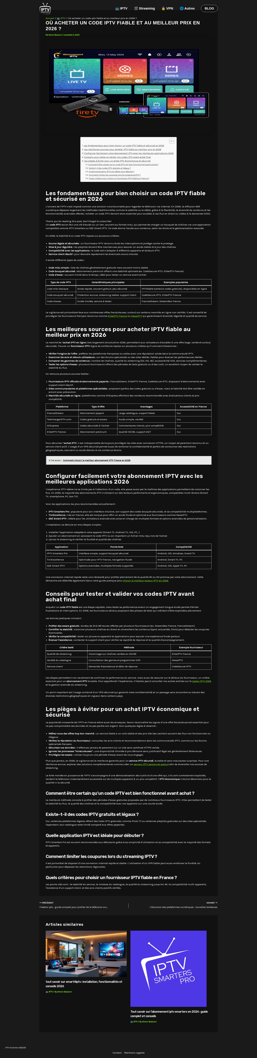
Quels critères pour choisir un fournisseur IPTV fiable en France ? (119, 178)
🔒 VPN (167, 8)
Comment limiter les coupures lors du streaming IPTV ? (115, 175)
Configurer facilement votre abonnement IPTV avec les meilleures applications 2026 (129, 153)
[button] (209, 8)
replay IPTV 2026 (201, 681)
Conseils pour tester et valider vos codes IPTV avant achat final (117, 157)
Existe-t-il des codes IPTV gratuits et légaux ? (110, 168)
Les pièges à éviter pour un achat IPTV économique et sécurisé (117, 161)
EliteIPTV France (117, 315)
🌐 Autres (187, 8)
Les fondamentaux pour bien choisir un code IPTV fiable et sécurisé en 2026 (124, 145)
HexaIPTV (136, 315)
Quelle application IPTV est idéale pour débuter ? (111, 171)
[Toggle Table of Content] (170, 141)
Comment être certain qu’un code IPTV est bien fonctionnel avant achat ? (123, 164)
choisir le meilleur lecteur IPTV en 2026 (145, 580)
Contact (117, 1052)
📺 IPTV (121, 8)
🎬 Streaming (144, 8)
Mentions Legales (134, 1052)
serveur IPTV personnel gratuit (151, 764)
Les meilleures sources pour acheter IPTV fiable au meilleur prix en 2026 (122, 149)
